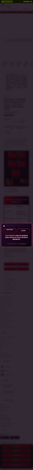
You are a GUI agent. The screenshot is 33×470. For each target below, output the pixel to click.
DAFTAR (10, 229)
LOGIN (23, 230)
